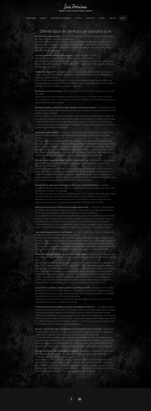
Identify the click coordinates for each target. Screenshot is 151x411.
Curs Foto (90, 18)
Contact (113, 18)
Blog (123, 18)
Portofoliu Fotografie (61, 18)
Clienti (102, 18)
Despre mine (31, 18)
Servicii (43, 18)
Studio (79, 18)
